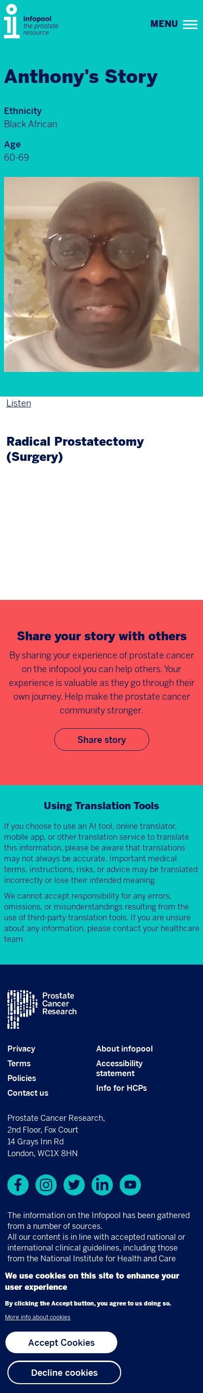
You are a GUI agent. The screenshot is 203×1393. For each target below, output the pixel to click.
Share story (101, 739)
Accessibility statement (119, 1068)
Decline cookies (64, 1372)
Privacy (21, 1048)
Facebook (18, 1184)
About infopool (124, 1048)
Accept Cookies (61, 1342)
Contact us (27, 1093)
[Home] (33, 21)
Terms (19, 1063)
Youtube (130, 1184)
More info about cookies (37, 1317)
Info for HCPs (121, 1088)
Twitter (74, 1184)
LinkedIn (102, 1184)
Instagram (46, 1184)
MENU (164, 24)
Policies (21, 1078)
